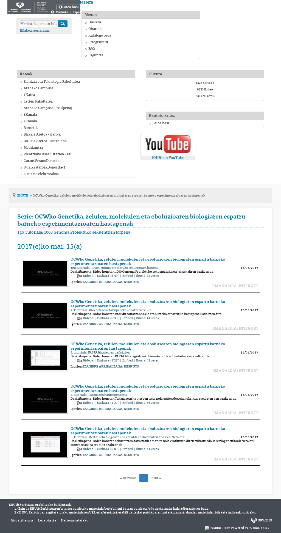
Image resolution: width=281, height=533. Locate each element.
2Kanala (30, 121)
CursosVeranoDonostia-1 (44, 161)
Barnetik (31, 128)
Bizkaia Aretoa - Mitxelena (45, 141)
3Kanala (30, 115)
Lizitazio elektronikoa (41, 174)
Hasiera (94, 22)
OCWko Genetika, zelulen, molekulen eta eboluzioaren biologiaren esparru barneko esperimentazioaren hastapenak (119, 195)
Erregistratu (98, 42)
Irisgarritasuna (22, 520)
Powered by (250, 528)
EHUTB (23, 195)
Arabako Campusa (39, 88)
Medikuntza (33, 148)
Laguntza (95, 55)
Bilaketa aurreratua (35, 30)
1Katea (29, 95)
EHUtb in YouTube (168, 158)
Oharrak (95, 29)
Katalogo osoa (99, 35)
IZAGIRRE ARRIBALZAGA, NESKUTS (111, 282)
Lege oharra (47, 520)
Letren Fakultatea (38, 101)
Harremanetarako (74, 520)
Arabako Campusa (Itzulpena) (48, 108)
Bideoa (88, 276)
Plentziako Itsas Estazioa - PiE (48, 154)
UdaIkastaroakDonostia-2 (44, 167)
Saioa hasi (70, 7)
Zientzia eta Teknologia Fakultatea (52, 82)
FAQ (91, 49)
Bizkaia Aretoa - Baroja (42, 134)
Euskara (62, 12)
